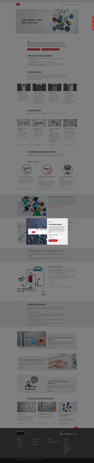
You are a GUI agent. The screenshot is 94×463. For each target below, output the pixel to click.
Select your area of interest (53, 234)
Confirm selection (53, 240)
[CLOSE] (66, 220)
